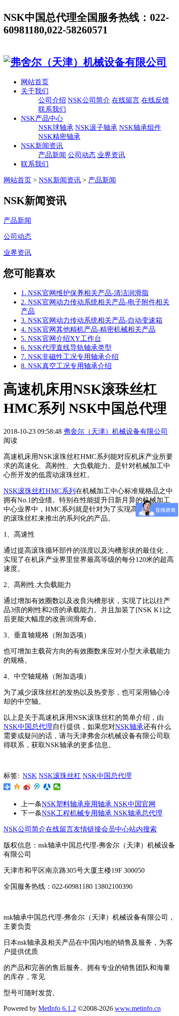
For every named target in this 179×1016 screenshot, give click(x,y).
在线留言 (125, 100)
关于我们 (35, 91)
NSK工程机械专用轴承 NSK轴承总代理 (102, 813)
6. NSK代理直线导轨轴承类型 (66, 347)
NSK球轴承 (55, 127)
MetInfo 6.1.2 (57, 1008)
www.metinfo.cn (138, 1008)
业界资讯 (111, 154)
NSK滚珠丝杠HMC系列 (39, 491)
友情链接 (87, 829)
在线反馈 (155, 100)
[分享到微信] (57, 786)
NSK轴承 (129, 726)
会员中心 (115, 829)
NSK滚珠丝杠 (60, 775)
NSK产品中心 (42, 118)
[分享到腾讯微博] (37, 786)
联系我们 (52, 109)
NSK (30, 775)
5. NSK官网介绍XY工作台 (61, 338)
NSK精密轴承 (59, 136)
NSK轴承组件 (140, 127)
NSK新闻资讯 (42, 145)
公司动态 (82, 154)
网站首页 (35, 82)
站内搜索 (143, 829)
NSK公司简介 (89, 100)
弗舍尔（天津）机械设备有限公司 (115, 431)
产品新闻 (52, 154)
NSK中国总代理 (28, 726)
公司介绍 (52, 100)
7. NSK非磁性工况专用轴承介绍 (70, 356)
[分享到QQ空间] (17, 786)
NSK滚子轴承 (96, 127)
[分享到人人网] (47, 786)
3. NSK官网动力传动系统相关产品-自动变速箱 (91, 320)
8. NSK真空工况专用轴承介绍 (66, 365)
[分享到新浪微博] (27, 786)
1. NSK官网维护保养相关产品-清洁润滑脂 (85, 293)
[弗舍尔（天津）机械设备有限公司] (85, 62)
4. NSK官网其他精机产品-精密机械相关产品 (88, 329)
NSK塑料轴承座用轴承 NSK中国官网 (99, 804)
